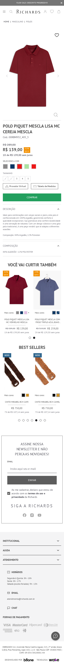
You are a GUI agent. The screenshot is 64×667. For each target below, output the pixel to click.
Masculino (17, 21)
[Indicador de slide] (30, 338)
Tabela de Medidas (47, 186)
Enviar (32, 480)
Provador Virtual (17, 186)
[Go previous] (6, 75)
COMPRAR (32, 197)
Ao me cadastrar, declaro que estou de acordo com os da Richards (32, 493)
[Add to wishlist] (57, 35)
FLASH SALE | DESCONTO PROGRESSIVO (32, 3)
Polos (29, 21)
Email (10, 461)
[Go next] (57, 75)
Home (6, 21)
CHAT (14, 607)
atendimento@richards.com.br (21, 599)
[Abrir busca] (11, 11)
